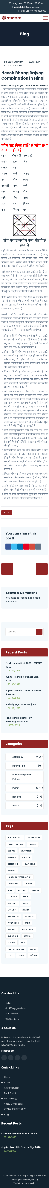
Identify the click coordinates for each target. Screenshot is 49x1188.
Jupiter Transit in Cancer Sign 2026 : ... (22, 678)
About (7, 1082)
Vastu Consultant (13, 1103)
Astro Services (11, 1087)
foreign (26, 857)
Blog (6, 1114)
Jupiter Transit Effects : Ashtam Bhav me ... (23, 692)
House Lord (13, 883)
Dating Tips (18, 765)
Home (7, 1077)
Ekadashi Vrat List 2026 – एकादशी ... (20, 1133)
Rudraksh (13, 936)
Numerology (10, 1098)
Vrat (10, 955)
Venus (33, 949)
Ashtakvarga (15, 837)
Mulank (25, 910)
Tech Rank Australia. (24, 1183)
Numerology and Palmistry (21, 777)
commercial (33, 837)
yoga (7, 512)
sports (11, 942)
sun (23, 942)
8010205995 (11, 1013)
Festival (12, 857)
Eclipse (11, 851)
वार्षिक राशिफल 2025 (15, 1109)
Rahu (27, 923)
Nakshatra (13, 916)
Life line (22, 890)
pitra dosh (13, 923)
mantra (35, 890)
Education (26, 851)
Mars (25, 896)
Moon (25, 903)
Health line (29, 864)
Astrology (10, 65)
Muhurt (12, 910)
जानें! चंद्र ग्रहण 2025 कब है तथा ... (22, 704)
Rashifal (16, 796)
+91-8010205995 (38, 10)
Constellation (15, 844)
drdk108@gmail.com (29, 7)
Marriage (12, 896)
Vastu (15, 805)
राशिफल (33, 955)
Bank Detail (10, 1093)
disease (32, 844)
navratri (29, 916)
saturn (27, 936)
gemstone (13, 864)
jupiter (29, 883)
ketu (10, 890)
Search (39, 632)
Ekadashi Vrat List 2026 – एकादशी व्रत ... (23, 665)
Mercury (12, 903)
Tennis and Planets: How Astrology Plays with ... (18, 719)
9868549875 (12, 1019)
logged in (25, 597)
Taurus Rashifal (16, 949)
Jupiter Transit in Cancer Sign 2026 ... (22, 1147)
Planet (20, 65)
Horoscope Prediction (19, 877)
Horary (11, 870)
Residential (28, 929)
